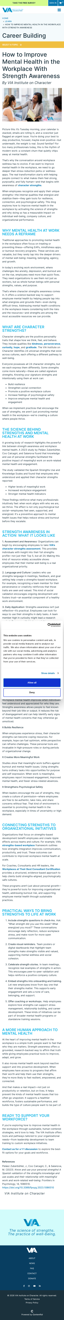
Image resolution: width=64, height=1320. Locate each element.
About (32, 1258)
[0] (60, 3)
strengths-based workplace (18, 845)
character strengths (29, 185)
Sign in (53, 3)
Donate (32, 1278)
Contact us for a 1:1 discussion (20, 1149)
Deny (32, 692)
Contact (32, 1273)
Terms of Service (32, 1299)
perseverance (52, 343)
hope (17, 347)
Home (5, 18)
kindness (37, 343)
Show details (48, 673)
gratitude (31, 347)
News (32, 1263)
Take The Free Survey (24, 3)
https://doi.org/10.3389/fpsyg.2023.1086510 (28, 1187)
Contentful (38, 1314)
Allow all (32, 682)
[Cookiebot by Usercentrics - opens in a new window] (48, 625)
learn (8, 21)
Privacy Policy (32, 1303)
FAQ (32, 1268)
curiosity (7, 347)
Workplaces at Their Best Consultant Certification (31, 869)
